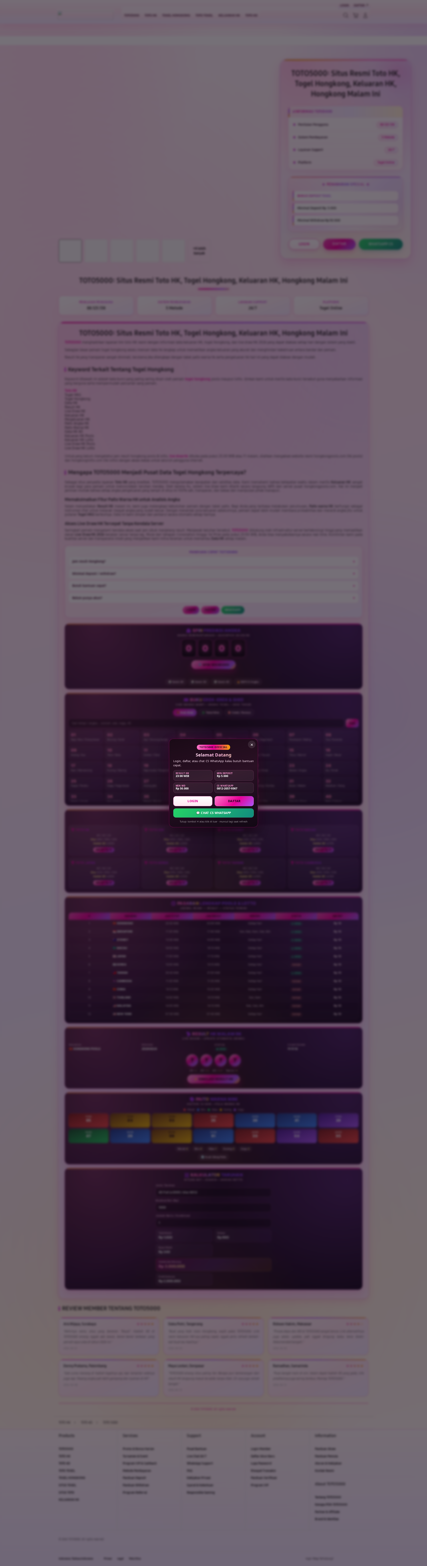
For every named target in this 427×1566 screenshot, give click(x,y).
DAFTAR (234, 801)
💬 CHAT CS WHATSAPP (213, 813)
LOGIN (192, 801)
